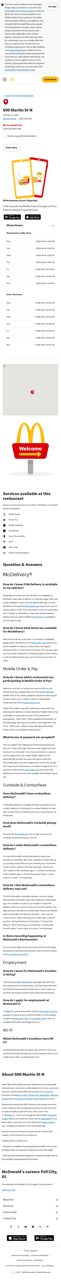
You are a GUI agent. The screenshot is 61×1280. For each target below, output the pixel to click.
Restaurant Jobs (20, 1019)
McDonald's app (32, 606)
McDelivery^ (9, 1115)
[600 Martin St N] (32, 392)
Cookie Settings (47, 1266)
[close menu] (4, 79)
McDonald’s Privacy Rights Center (20, 70)
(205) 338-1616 (25, 119)
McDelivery (38, 617)
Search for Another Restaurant (19, 96)
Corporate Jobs (38, 1019)
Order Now (50, 80)
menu (48, 1092)
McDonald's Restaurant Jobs (24, 982)
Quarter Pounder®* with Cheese (30, 1099)
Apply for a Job (8, 1190)
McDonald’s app (22, 834)
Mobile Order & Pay (31, 703)
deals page (46, 1119)
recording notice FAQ (18, 955)
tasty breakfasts (42, 1095)
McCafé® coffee (26, 1095)
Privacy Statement (16, 50)
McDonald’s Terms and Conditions (20, 11)
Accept (52, 7)
